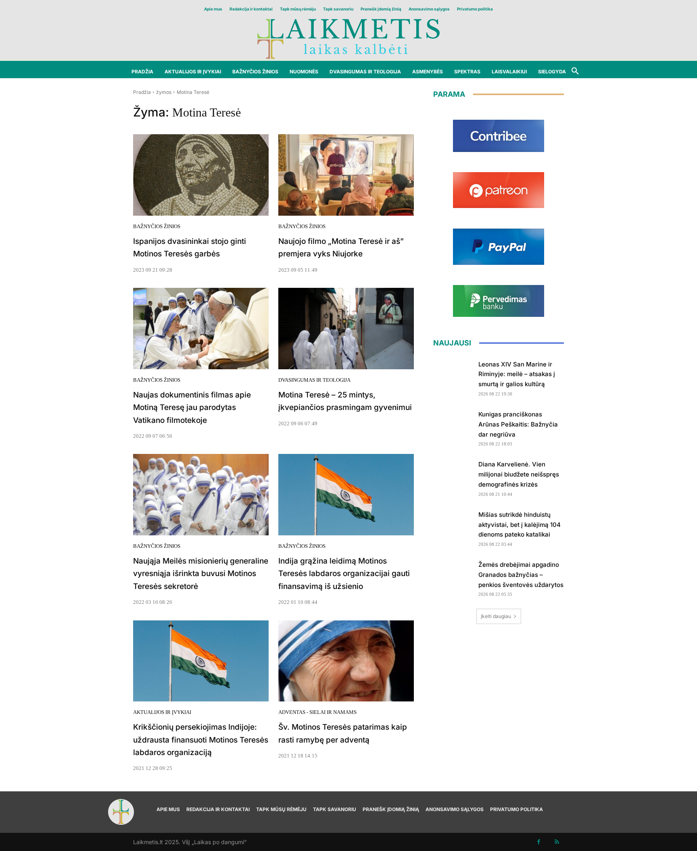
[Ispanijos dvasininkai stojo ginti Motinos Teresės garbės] (201, 175)
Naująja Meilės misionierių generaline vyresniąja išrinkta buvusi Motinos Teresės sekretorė (200, 573)
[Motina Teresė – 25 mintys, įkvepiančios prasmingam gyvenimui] (346, 328)
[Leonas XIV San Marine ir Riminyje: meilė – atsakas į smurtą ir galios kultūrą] (452, 375)
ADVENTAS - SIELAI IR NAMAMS (317, 712)
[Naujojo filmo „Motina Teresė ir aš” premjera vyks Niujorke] (346, 175)
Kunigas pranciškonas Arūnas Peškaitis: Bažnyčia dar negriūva (518, 424)
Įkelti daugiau (496, 616)
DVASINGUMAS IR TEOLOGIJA (314, 380)
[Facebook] (539, 842)
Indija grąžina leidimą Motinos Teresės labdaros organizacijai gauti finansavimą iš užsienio (344, 573)
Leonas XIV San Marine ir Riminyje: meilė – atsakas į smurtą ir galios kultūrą (516, 374)
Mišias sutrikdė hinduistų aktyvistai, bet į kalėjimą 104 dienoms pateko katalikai (519, 525)
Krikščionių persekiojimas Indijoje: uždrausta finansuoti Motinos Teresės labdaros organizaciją (200, 739)
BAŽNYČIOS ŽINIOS (156, 226)
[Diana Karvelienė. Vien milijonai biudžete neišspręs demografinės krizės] (452, 475)
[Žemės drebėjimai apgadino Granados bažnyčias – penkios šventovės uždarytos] (452, 576)
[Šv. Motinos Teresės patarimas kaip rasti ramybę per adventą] (346, 661)
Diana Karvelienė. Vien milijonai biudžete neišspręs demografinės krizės (518, 474)
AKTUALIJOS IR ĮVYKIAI (162, 712)
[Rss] (557, 842)
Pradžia (142, 92)
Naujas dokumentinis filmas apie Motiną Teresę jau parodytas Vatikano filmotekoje (192, 407)
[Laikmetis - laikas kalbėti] (348, 38)
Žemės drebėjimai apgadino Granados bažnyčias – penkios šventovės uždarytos (520, 575)
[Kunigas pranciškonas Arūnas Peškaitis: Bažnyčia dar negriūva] (452, 425)
